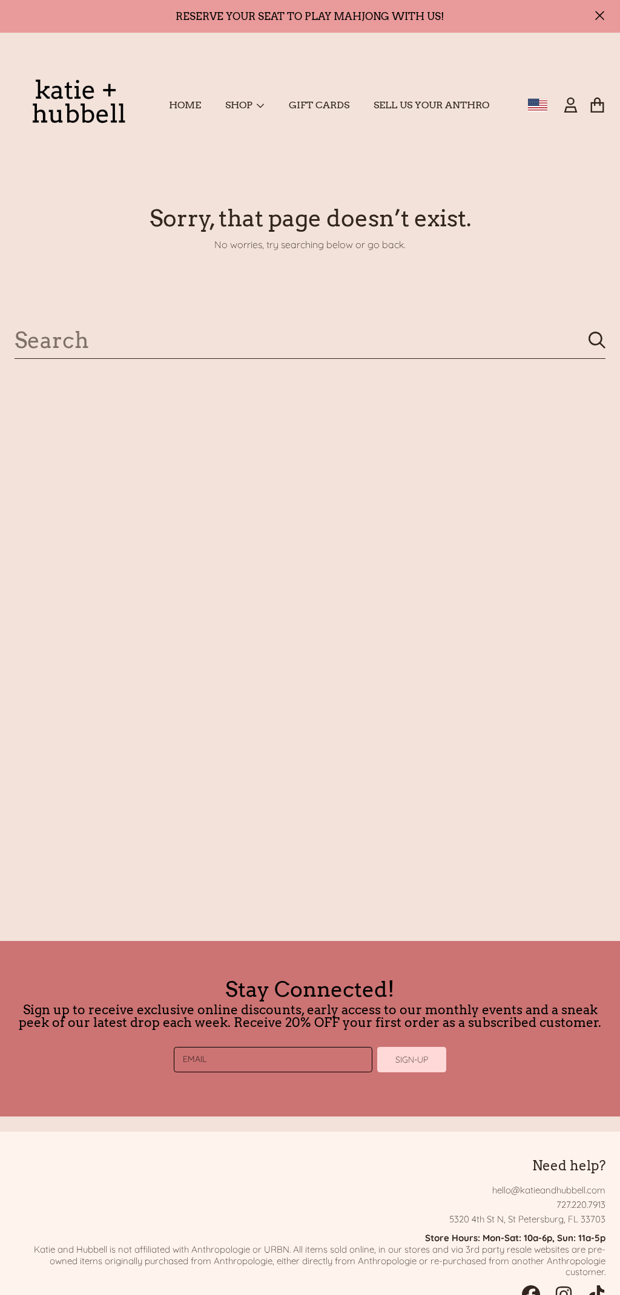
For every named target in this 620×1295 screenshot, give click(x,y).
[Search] (597, 340)
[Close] (600, 16)
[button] (597, 105)
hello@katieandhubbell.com (548, 1190)
